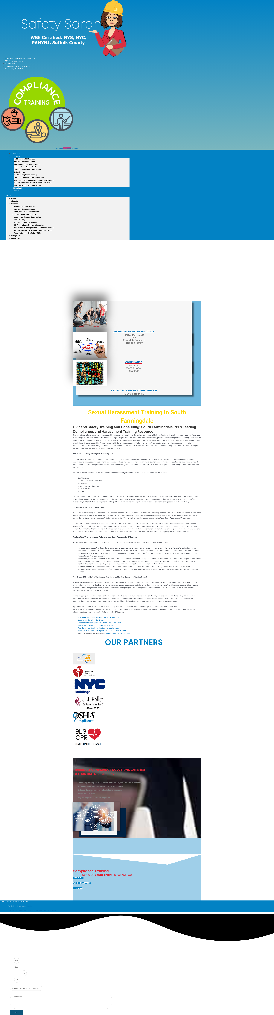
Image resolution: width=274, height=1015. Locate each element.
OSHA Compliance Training (26, 175)
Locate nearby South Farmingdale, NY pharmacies (96, 625)
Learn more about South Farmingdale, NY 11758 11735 (98, 617)
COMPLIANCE (133, 362)
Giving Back (15, 236)
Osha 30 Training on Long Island (46, 910)
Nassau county (110, 633)
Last (12, 967)
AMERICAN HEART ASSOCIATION (133, 331)
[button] (68, 196)
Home (13, 199)
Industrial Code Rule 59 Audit (25, 167)
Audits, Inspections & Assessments (27, 164)
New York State (124, 633)
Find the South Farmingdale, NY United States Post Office (99, 623)
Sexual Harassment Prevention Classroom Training (33, 183)
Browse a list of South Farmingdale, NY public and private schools (102, 631)
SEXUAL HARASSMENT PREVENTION (134, 390)
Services (16, 156)
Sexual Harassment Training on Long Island (22, 910)
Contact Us (17, 191)
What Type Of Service (17, 984)
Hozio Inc (29, 906)
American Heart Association (24, 161)
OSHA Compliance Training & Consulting (29, 177)
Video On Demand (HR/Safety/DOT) (27, 185)
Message (13, 992)
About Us (14, 201)
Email (12, 980)
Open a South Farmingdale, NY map (91, 620)
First (12, 961)
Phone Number (15, 973)
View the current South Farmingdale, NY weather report (99, 628)
